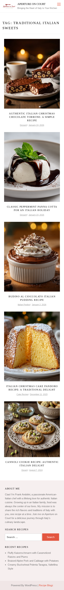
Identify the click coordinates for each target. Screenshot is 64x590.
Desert (24, 470)
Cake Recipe (22, 394)
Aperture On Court (31, 4)
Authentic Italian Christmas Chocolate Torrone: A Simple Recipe (32, 117)
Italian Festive (24, 305)
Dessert (23, 125)
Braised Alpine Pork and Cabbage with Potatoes (33, 560)
